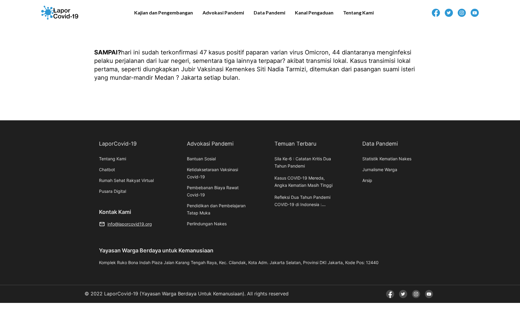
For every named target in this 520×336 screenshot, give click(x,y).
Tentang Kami (358, 12)
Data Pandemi (269, 12)
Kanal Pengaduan (314, 12)
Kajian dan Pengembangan (163, 12)
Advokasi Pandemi (223, 12)
